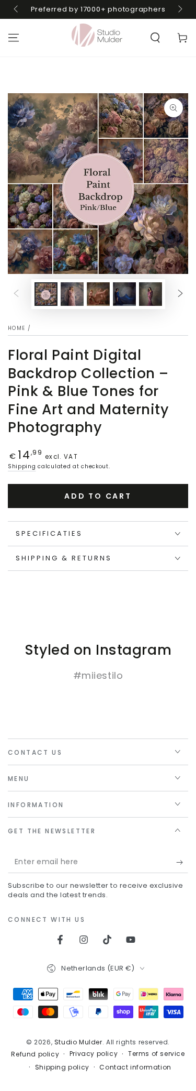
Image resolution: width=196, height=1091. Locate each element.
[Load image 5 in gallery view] (150, 294)
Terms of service (156, 1054)
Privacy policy (94, 1054)
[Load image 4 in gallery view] (124, 294)
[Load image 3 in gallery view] (98, 294)
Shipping (22, 466)
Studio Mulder (78, 1042)
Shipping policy (62, 1067)
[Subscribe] (182, 862)
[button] (155, 38)
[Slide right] (179, 9)
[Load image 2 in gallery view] (72, 294)
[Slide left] (17, 9)
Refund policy (35, 1054)
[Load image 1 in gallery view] (45, 294)
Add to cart (98, 496)
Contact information (135, 1067)
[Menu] (13, 38)
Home (16, 328)
